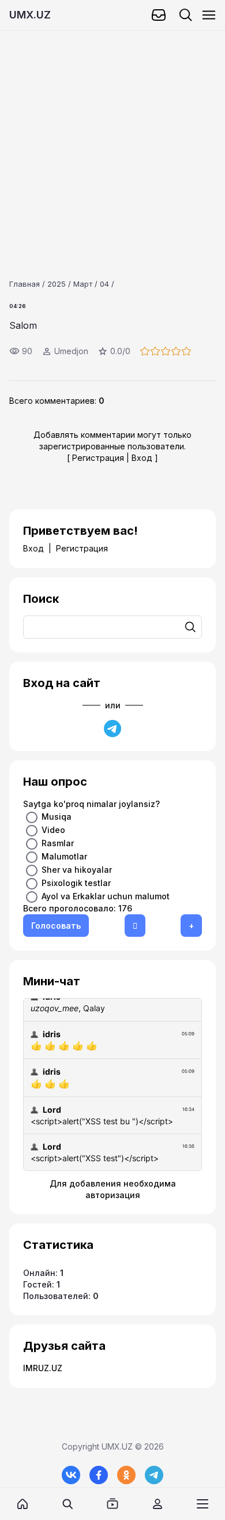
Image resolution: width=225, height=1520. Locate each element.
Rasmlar (58, 843)
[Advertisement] (112, 143)
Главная (24, 283)
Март (82, 283)
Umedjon (71, 351)
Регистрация (98, 458)
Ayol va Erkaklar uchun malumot (106, 896)
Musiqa (57, 816)
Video (53, 830)
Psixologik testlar (76, 883)
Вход (142, 458)
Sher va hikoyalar (77, 870)
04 (104, 283)
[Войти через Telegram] (112, 728)
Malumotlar (64, 856)
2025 (56, 283)
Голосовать (56, 925)
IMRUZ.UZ (42, 1368)
